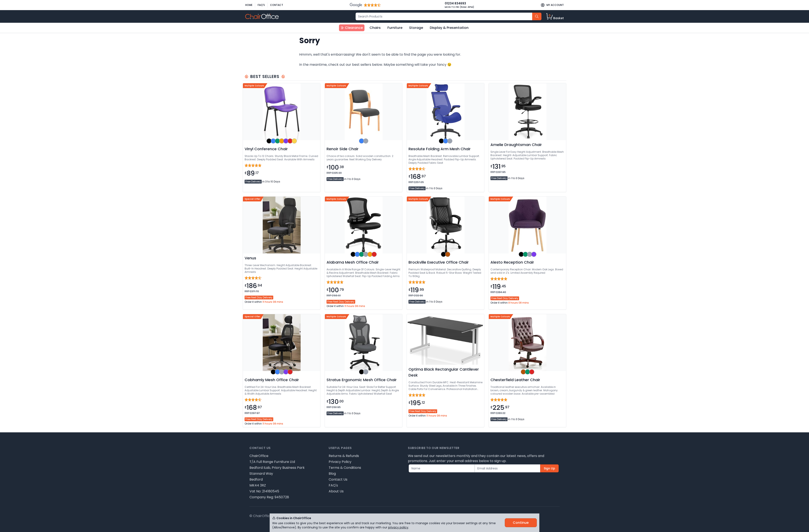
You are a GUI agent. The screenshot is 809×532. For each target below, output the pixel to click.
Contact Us (338, 479)
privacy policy (398, 527)
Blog (332, 473)
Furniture (394, 27)
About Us (336, 491)
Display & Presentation (449, 27)
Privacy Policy (340, 461)
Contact (276, 5)
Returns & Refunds (344, 455)
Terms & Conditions (345, 467)
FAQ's (261, 5)
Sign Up (549, 468)
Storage (416, 27)
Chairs (375, 27)
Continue (521, 522)
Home (248, 5)
